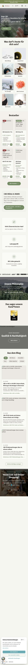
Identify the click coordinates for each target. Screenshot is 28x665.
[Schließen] (26, 2)
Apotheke (6, 483)
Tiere (5, 361)
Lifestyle (22, 361)
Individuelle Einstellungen (14, 658)
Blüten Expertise (13, 361)
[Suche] (13, 6)
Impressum (11, 661)
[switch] (3, 663)
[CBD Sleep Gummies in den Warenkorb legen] (24, 177)
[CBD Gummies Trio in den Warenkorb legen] (11, 144)
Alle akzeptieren (14, 652)
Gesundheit (20, 358)
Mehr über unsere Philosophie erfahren (14, 292)
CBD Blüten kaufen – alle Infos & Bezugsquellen (13, 207)
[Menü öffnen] (25, 6)
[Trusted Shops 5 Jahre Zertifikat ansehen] (14, 315)
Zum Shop (5, 28)
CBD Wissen (12, 358)
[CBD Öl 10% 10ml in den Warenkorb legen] (11, 177)
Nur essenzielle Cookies (14, 655)
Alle (6, 358)
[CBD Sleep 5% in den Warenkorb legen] (24, 144)
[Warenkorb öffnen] (22, 6)
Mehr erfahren (14, 340)
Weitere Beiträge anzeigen (14, 464)
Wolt (13, 485)
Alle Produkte (13, 183)
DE (17, 5)
